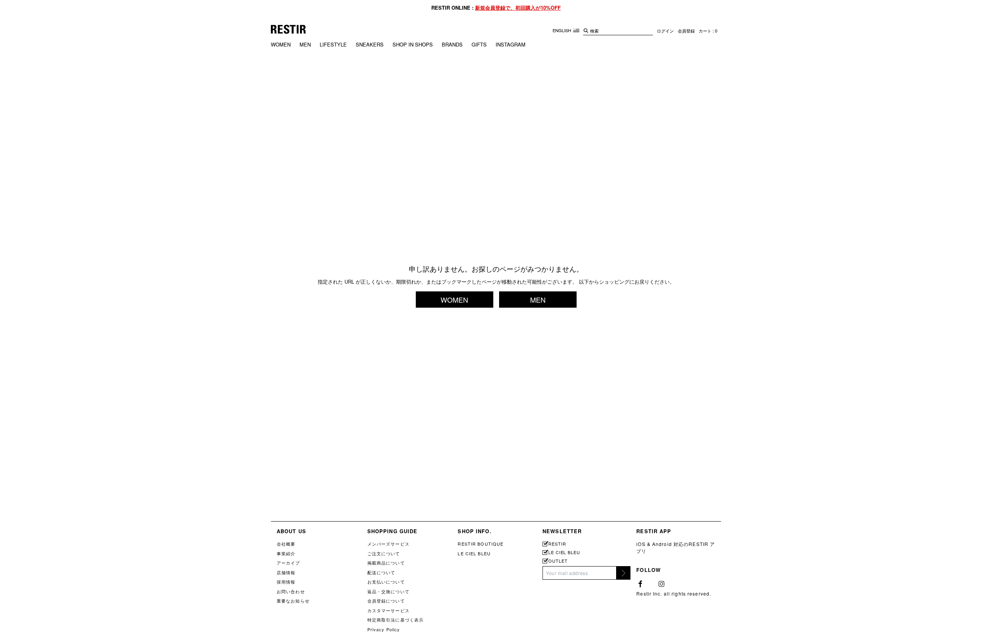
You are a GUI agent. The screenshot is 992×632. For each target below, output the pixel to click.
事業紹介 (286, 553)
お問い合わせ (291, 591)
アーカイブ (288, 563)
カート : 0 (708, 31)
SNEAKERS (370, 44)
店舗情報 (286, 572)
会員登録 (686, 31)
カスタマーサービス (388, 610)
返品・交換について (388, 591)
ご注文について (383, 553)
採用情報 (286, 582)
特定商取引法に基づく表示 (395, 620)
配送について (381, 572)
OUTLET (557, 561)
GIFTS (479, 44)
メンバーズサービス (388, 544)
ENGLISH (562, 30)
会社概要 (286, 544)
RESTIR (557, 544)
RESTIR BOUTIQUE (480, 544)
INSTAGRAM (510, 44)
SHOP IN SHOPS (413, 44)
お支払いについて (386, 582)
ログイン (665, 31)
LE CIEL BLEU (474, 553)
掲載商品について (386, 563)
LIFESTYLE (333, 44)
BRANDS (452, 44)
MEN (305, 44)
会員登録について (386, 601)
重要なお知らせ (293, 601)
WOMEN (281, 44)
